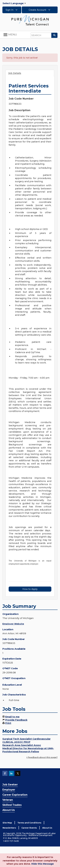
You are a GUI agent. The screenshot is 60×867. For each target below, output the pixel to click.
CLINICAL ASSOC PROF (16, 742)
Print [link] (8, 723)
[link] (30, 20)
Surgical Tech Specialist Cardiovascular (26, 738)
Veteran (7, 799)
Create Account (38, 9)
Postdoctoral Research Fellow (20, 751)
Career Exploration (15, 794)
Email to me (12, 716)
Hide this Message (42, 863)
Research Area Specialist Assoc (21, 745)
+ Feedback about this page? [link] (42, 757)
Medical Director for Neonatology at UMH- (28, 748)
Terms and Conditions (29, 823)
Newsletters (9, 828)
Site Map (7, 823)
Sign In (10, 9)
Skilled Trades (12, 804)
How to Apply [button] (30, 589)
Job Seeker (10, 784)
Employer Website (13, 623)
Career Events (29, 828)
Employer (8, 789)
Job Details (14, 73)
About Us (8, 810)
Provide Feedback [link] (16, 719)
